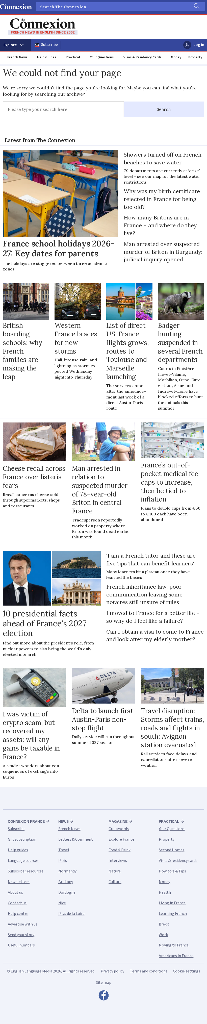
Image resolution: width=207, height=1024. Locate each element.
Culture (115, 882)
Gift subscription (22, 839)
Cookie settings (186, 971)
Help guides (18, 850)
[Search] (196, 6)
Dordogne (66, 892)
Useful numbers (21, 945)
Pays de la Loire (71, 913)
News (63, 821)
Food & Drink (120, 850)
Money (176, 57)
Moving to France (174, 945)
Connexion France (26, 821)
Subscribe (49, 44)
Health (165, 892)
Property (195, 57)
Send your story (21, 935)
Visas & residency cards (178, 860)
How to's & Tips (172, 871)
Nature (115, 871)
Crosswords (119, 829)
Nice (62, 903)
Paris (62, 860)
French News (17, 57)
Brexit (164, 924)
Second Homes (171, 850)
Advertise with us (22, 924)
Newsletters (19, 882)
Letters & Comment (75, 839)
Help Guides (46, 57)
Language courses (23, 860)
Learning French (173, 913)
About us (15, 892)
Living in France (172, 903)
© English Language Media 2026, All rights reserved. (51, 971)
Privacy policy (112, 971)
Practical (73, 57)
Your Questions (102, 57)
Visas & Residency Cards (142, 57)
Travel (63, 850)
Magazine (118, 821)
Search (164, 109)
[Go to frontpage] (42, 26)
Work (163, 935)
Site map (103, 982)
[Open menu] (15, 45)
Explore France (121, 839)
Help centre (18, 913)
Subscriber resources (25, 871)
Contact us (17, 903)
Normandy (67, 871)
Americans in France (176, 956)
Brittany (65, 882)
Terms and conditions (148, 971)
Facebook (103, 996)
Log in (198, 44)
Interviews (118, 860)
